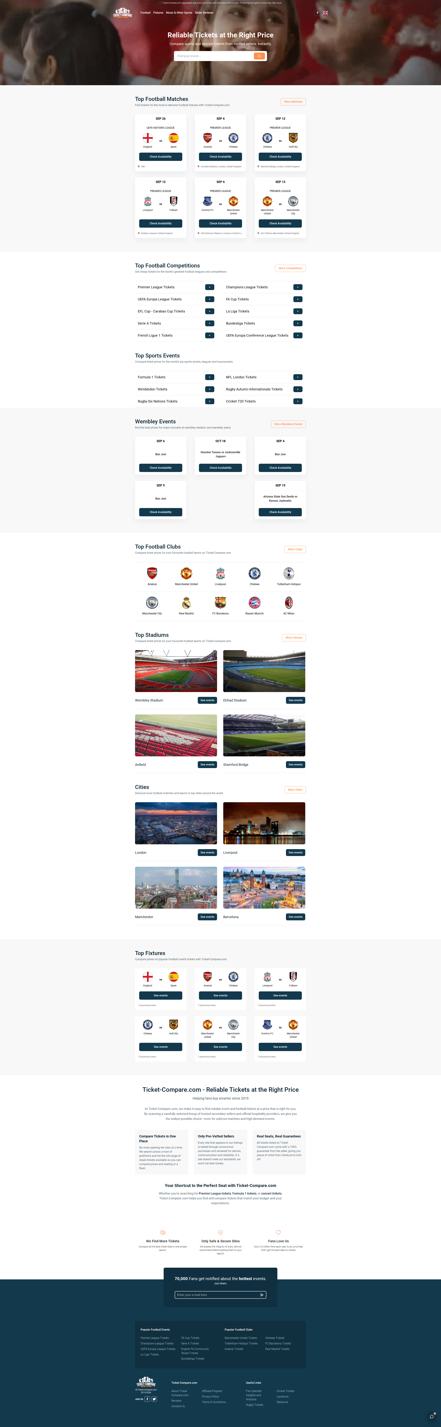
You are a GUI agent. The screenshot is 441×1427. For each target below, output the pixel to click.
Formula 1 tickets (244, 1193)
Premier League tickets (215, 1193)
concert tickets (271, 1193)
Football (146, 12)
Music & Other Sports (179, 12)
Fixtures (158, 12)
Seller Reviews (204, 12)
